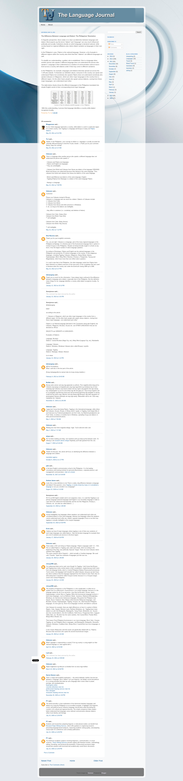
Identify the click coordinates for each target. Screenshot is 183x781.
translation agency (51, 457)
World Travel (130, 63)
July (110, 77)
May (110, 82)
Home (43, 25)
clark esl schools (70, 472)
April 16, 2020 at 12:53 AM (54, 647)
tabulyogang (50, 275)
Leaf (47, 653)
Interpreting (129, 56)
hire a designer (50, 690)
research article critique (62, 440)
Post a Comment (49, 752)
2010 (111, 95)
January (111, 92)
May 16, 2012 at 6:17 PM (54, 269)
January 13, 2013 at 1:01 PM (55, 296)
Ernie (48, 528)
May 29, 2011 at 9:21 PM (53, 133)
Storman (90, 773)
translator (129, 68)
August (111, 74)
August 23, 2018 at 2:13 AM (54, 489)
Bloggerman (50, 124)
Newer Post (46, 761)
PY (47, 701)
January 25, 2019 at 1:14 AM (55, 580)
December (112, 64)
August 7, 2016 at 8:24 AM (54, 443)
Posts (112, 44)
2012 (111, 59)
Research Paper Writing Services (56, 726)
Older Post (98, 761)
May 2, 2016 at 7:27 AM (53, 430)
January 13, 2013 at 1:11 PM (55, 358)
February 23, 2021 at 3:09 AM (55, 658)
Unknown (49, 154)
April (110, 84)
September (112, 71)
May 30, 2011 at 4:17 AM (53, 148)
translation (129, 66)
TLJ (47, 139)
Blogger (104, 773)
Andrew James (51, 480)
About (50, 25)
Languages (129, 58)
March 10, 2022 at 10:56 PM (54, 669)
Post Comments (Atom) (57, 765)
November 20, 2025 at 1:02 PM (55, 695)
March (111, 87)
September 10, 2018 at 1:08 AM (56, 506)
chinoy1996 (49, 564)
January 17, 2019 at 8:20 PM (55, 537)
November (112, 66)
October (111, 69)
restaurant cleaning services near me (57, 692)
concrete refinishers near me (55, 687)
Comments (113, 47)
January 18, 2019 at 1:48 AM (55, 558)
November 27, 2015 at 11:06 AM (56, 400)
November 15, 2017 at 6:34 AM (55, 474)
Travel (128, 61)
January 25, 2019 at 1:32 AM (55, 634)
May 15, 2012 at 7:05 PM (54, 185)
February (112, 89)
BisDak (48, 382)
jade (47, 466)
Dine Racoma (50, 236)
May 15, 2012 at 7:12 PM (54, 230)
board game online (51, 685)
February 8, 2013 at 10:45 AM (55, 376)
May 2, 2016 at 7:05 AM (53, 419)
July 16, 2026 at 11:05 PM (54, 715)
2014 (111, 56)
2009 (111, 98)
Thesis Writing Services (59, 742)
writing (128, 70)
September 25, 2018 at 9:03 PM (56, 522)
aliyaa (48, 436)
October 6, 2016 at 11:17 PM (55, 460)
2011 (111, 61)
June (110, 79)
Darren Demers (51, 675)
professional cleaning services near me (58, 689)
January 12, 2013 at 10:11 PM (55, 285)
